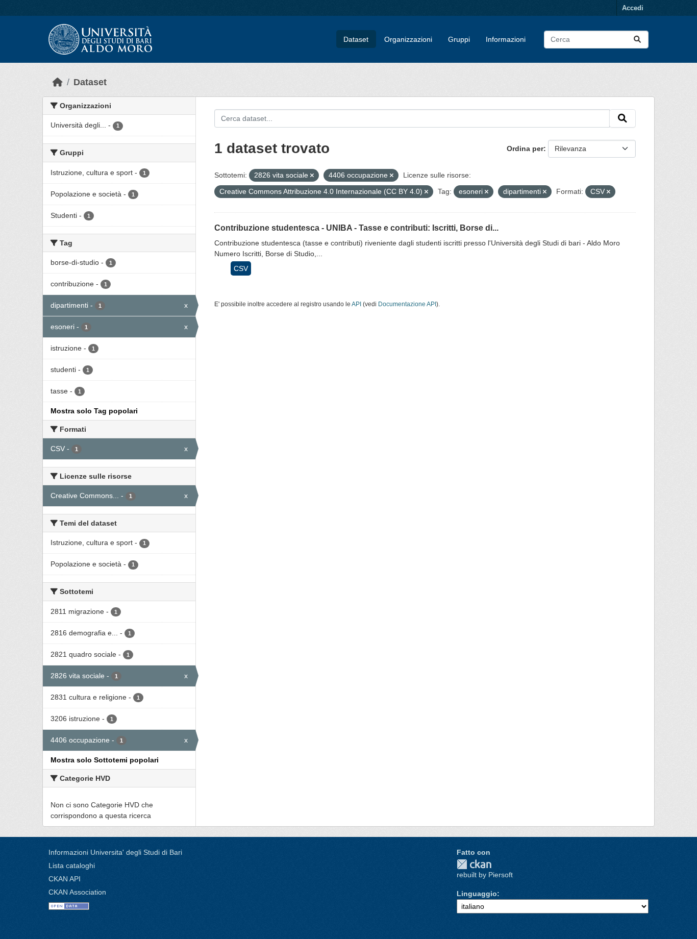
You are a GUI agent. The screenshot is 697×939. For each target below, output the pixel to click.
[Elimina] (312, 175)
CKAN (474, 864)
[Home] (58, 82)
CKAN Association (77, 892)
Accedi (632, 8)
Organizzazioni (408, 39)
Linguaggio (477, 893)
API (356, 304)
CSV (241, 268)
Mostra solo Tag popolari (94, 411)
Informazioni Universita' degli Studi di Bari (115, 852)
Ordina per (525, 148)
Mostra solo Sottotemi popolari (105, 760)
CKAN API (64, 879)
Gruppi (459, 39)
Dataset (355, 39)
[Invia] (637, 39)
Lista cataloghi (71, 865)
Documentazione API (407, 304)
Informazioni (506, 39)
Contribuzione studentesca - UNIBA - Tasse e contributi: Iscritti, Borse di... (356, 228)
